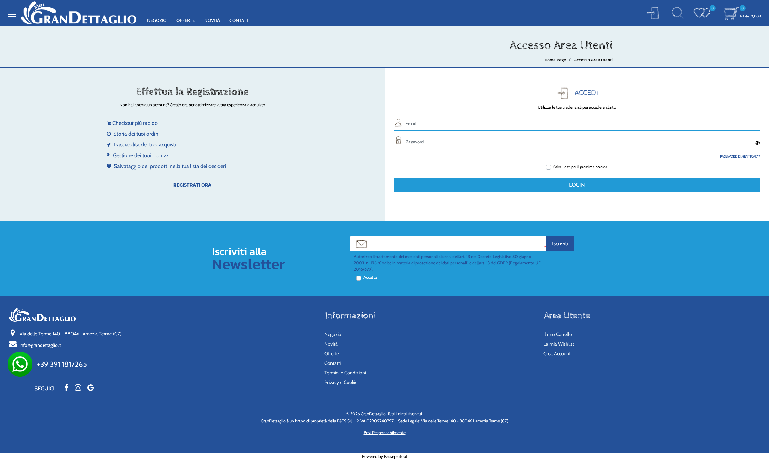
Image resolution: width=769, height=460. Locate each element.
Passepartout (395, 456)
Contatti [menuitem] (239, 20)
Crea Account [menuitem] (556, 353)
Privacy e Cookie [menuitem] (340, 382)
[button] (652, 12)
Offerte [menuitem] (185, 20)
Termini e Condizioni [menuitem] (345, 373)
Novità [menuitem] (212, 20)
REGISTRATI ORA (192, 185)
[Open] (702, 12)
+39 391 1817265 (62, 364)
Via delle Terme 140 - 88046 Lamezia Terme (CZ (71, 334)
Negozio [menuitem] (157, 20)
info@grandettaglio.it (40, 345)
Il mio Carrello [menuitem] (557, 334)
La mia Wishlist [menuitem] (558, 344)
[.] (12, 15)
